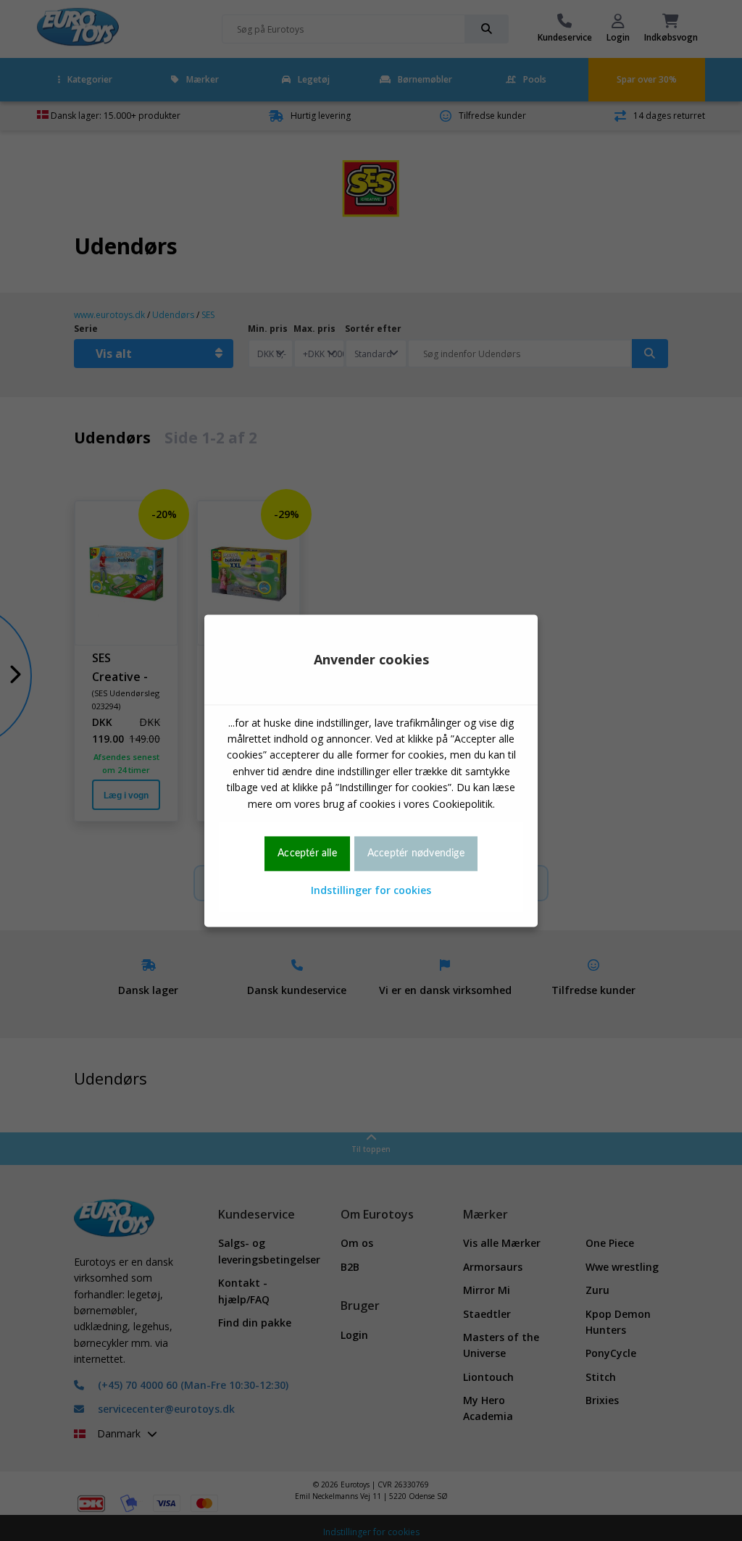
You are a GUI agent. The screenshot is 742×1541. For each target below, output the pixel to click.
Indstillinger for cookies (371, 891)
